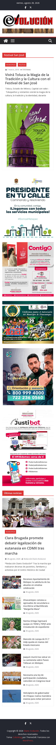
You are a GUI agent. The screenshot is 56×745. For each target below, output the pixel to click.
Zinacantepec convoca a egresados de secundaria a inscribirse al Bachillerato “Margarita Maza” (36, 604)
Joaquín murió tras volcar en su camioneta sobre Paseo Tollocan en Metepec (37, 660)
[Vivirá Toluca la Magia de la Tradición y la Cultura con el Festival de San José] (28, 135)
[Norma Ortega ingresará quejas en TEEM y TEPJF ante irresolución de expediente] (11, 626)
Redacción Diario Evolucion (35, 559)
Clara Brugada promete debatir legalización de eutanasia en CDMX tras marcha (24, 545)
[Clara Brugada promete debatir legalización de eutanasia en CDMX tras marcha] (28, 512)
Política (22, 65)
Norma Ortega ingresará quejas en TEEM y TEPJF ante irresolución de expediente (37, 624)
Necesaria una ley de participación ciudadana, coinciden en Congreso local (36, 678)
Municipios (10, 65)
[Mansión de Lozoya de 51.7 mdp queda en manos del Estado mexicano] (11, 644)
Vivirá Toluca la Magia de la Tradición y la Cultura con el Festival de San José (27, 78)
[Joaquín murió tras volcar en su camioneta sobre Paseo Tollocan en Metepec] (11, 662)
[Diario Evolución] (5, 40)
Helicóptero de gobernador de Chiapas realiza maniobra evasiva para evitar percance (37, 696)
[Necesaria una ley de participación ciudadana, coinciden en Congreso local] (11, 680)
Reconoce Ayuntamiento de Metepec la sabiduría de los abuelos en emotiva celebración (36, 583)
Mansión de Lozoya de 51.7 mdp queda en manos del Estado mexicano (36, 642)
